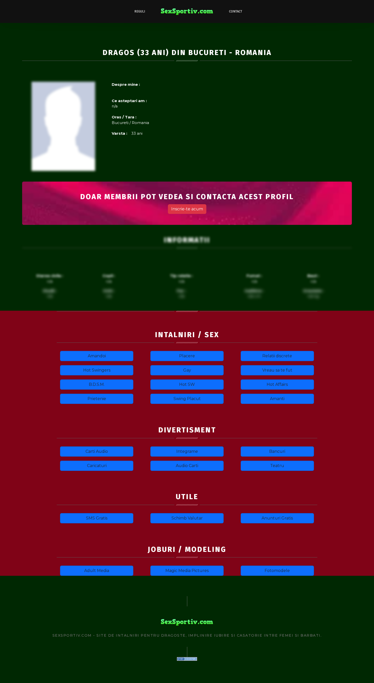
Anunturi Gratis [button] (277, 518)
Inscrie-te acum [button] (187, 209)
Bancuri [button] (277, 451)
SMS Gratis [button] (96, 518)
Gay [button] (187, 370)
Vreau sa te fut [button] (277, 370)
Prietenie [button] (97, 398)
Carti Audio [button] (96, 451)
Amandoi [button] (97, 355)
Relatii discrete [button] (277, 355)
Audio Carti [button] (187, 465)
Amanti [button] (277, 398)
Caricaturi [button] (97, 465)
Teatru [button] (277, 465)
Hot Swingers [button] (96, 370)
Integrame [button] (187, 451)
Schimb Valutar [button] (187, 518)
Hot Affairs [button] (277, 384)
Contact (235, 11)
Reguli (139, 11)
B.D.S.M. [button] (97, 384)
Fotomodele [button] (277, 570)
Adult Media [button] (96, 570)
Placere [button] (187, 355)
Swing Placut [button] (187, 398)
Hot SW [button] (187, 384)
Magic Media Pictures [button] (187, 570)
